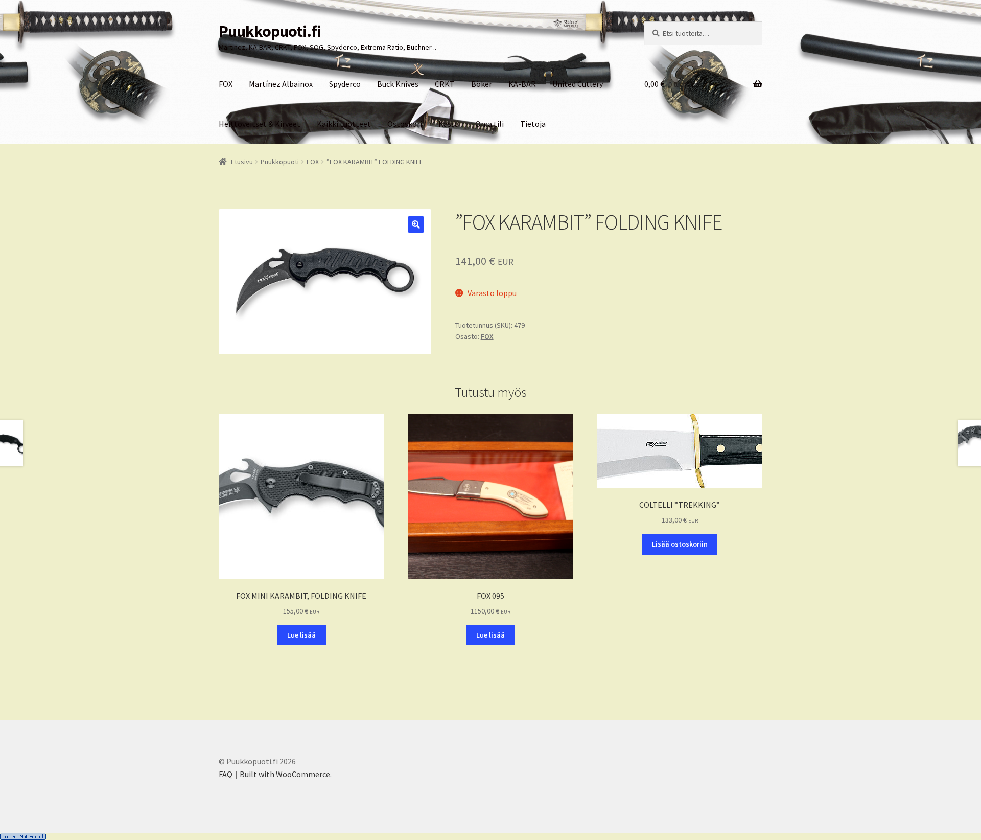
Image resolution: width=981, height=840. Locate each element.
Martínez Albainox (281, 84)
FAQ (225, 774)
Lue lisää (301, 635)
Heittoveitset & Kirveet (259, 124)
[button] (416, 224)
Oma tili (489, 124)
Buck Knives (397, 84)
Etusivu (242, 161)
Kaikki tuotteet (344, 124)
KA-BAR (522, 84)
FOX (225, 84)
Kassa (448, 124)
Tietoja (533, 124)
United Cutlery (577, 84)
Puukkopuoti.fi (270, 31)
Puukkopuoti (280, 161)
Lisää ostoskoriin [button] (680, 544)
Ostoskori (404, 124)
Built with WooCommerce (285, 774)
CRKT (445, 84)
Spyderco (345, 84)
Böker (481, 84)
